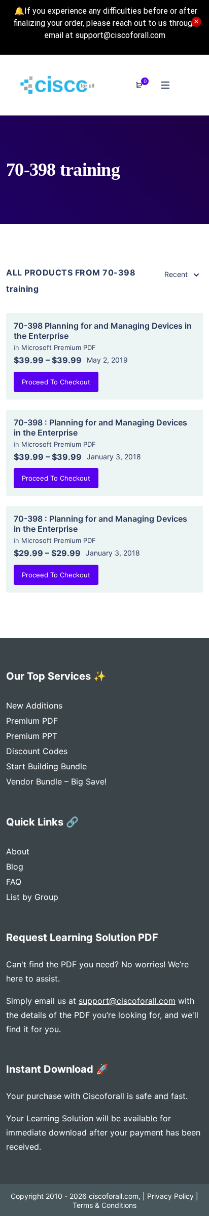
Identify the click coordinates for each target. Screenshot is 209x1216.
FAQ (13, 882)
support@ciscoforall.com (127, 1001)
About (17, 851)
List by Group (32, 897)
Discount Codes (36, 751)
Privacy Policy (170, 1196)
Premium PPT (31, 736)
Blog (14, 866)
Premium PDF (32, 721)
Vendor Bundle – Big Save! (56, 781)
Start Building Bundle (46, 766)
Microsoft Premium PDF (58, 347)
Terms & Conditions (104, 1205)
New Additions (34, 705)
